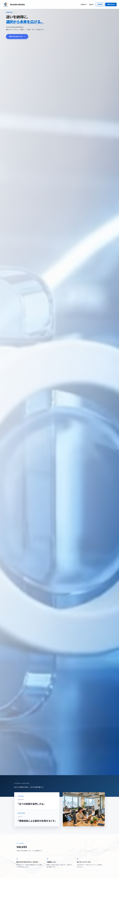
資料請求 (100, 4)
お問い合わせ (111, 4)
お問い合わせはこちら (17, 36)
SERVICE (83, 4)
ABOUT (91, 4)
